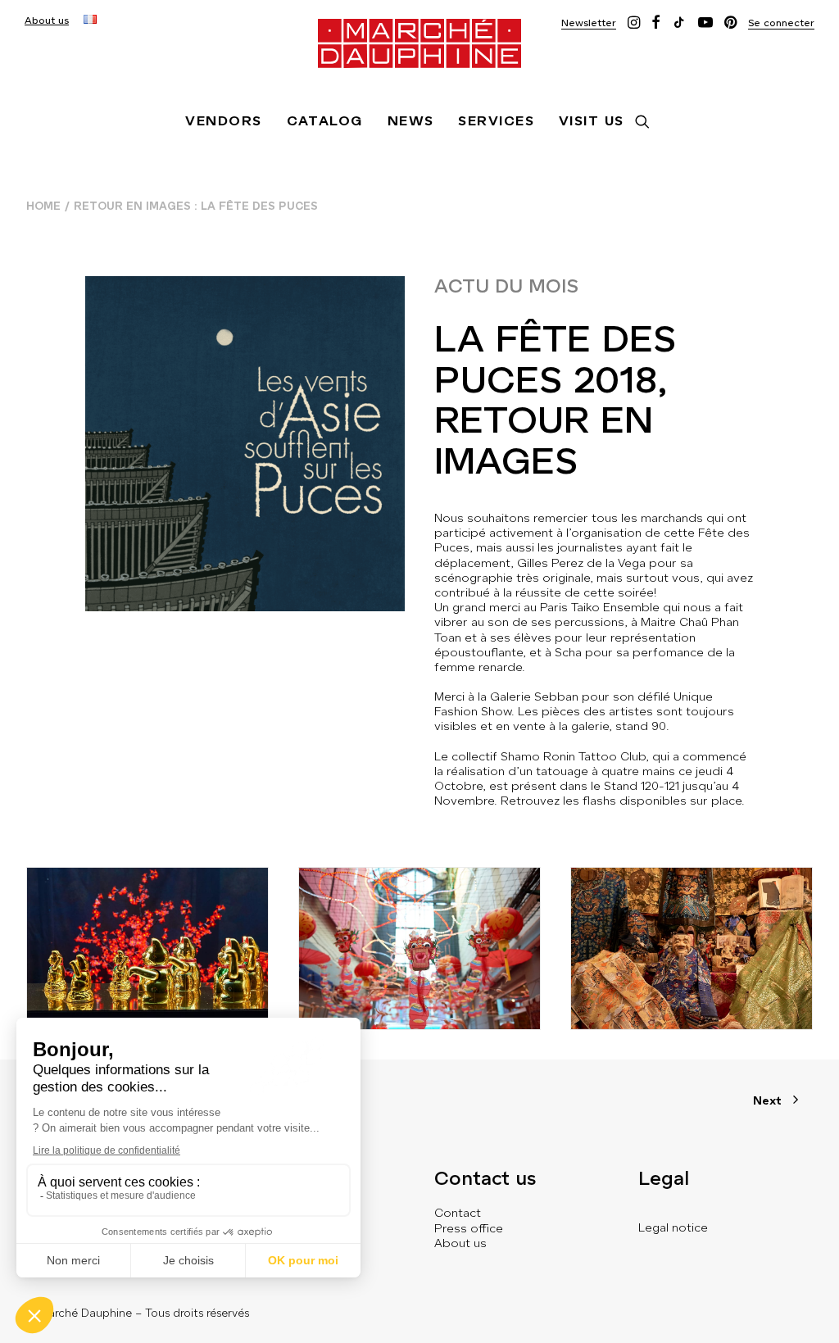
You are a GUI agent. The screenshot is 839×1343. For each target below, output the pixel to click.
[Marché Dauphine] (419, 43)
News (411, 121)
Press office (468, 1228)
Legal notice (673, 1227)
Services (496, 121)
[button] (589, 22)
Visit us (591, 121)
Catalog (325, 121)
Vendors (223, 121)
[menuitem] (47, 20)
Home (43, 206)
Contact (457, 1212)
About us (47, 20)
